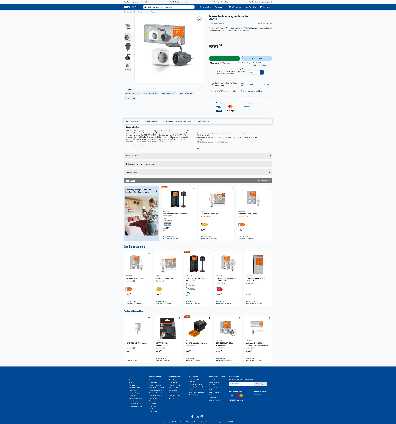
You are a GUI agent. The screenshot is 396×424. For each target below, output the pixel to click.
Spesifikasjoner (203, 121)
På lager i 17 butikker (172, 238)
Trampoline (213, 380)
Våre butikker (133, 385)
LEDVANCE (213, 19)
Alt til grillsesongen (195, 384)
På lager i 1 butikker (193, 360)
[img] (179, 220)
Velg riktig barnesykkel (196, 387)
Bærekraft (132, 395)
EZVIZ (127, 340)
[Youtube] (197, 416)
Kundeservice (153, 380)
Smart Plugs (150, 12)
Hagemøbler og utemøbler (214, 383)
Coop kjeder (133, 390)
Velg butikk (257, 63)
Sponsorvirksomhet (135, 406)
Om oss (131, 380)
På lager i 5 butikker (254, 360)
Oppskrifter (193, 389)
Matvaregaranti (174, 390)
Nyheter (131, 382)
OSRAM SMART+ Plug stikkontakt (224, 344)
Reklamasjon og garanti (156, 387)
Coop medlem (174, 382)
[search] (145, 7)
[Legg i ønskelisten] (199, 18)
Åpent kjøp (172, 380)
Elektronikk (128, 12)
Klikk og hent (173, 387)
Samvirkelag (133, 401)
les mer (246, 31)
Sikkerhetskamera (169, 93)
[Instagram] (201, 416)
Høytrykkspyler (214, 392)
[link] (264, 23)
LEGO (211, 389)
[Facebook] (192, 416)
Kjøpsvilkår (152, 403)
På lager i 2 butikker (261, 65)
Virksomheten (133, 403)
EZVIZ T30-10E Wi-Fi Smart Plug (136, 344)
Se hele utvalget (264, 180)
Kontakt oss (153, 382)
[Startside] (127, 7)
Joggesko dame (214, 400)
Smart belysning (186, 93)
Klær (210, 395)
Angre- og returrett (155, 385)
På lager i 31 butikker (164, 360)
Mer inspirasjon (194, 395)
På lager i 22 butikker (247, 238)
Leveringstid (153, 411)
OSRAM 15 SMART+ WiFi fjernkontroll (255, 279)
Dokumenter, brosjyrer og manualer (177, 121)
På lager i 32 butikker (209, 238)
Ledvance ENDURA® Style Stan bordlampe (175, 215)
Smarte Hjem (139, 12)
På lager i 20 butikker (254, 303)
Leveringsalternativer (156, 395)
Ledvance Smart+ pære (247, 214)
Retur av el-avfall (174, 385)
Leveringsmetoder (250, 103)
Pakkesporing (153, 398)
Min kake (172, 398)
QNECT (188, 340)
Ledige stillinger (134, 393)
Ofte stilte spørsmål (155, 390)
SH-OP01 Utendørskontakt (196, 343)
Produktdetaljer (132, 121)
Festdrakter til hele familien (195, 380)
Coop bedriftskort (175, 395)
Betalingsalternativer (156, 393)
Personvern (152, 406)
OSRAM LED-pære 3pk (209, 214)
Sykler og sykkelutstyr (216, 387)
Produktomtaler (151, 121)
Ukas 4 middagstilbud (196, 392)
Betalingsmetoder (222, 103)
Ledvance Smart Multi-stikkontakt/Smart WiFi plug (257, 344)
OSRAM (203, 211)
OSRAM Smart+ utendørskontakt (162, 344)
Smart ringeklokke (151, 93)
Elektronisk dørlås (132, 93)
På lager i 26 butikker (224, 303)
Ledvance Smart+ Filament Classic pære (226, 279)
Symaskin (212, 397)
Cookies (151, 408)
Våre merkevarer (134, 387)
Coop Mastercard (174, 393)
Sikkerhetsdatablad (135, 398)
